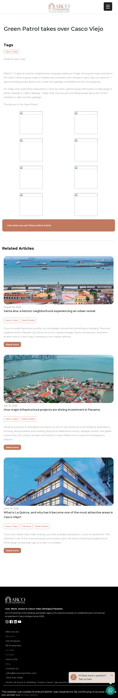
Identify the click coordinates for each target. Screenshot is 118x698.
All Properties (13, 645)
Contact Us (12, 668)
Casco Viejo (11, 51)
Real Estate (28, 320)
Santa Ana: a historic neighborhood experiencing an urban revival (49, 311)
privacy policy (29, 694)
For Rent (10, 654)
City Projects (13, 641)
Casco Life (11, 659)
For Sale (10, 650)
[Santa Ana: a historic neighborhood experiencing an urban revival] (59, 297)
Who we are (12, 631)
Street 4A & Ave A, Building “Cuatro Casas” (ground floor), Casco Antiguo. (47, 682)
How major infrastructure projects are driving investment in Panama (52, 409)
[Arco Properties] (59, 8)
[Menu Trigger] (108, 6)
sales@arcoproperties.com (21, 673)
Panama (26, 526)
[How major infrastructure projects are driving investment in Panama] (59, 395)
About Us (10, 636)
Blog (8, 664)
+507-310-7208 (14, 677)
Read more (12, 344)
